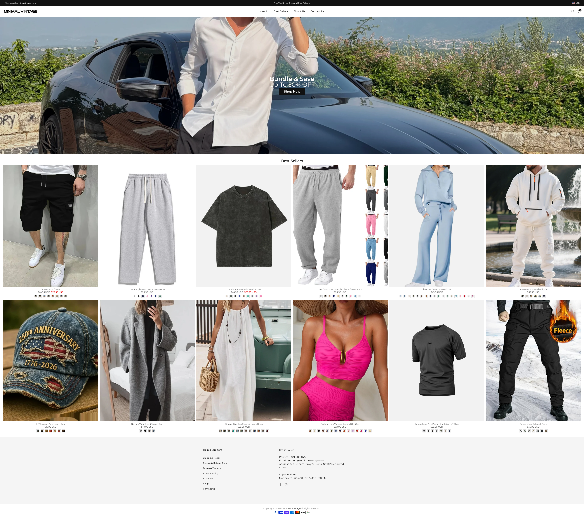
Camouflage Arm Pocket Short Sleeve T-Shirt (437, 424)
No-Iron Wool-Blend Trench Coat (147, 424)
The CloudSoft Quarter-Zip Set (437, 289)
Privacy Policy (210, 473)
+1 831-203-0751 (297, 457)
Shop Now (292, 91)
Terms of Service (212, 468)
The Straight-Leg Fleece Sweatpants (147, 289)
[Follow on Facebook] (280, 484)
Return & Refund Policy (216, 463)
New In (264, 11)
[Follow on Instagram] (286, 484)
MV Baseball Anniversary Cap (50, 424)
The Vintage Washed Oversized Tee (244, 289)
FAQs (206, 483)
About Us (299, 11)
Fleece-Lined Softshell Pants (533, 424)
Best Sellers (281, 11)
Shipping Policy (211, 458)
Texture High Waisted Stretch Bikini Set (340, 424)
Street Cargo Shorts (50, 289)
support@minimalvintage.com (21, 3)
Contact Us (317, 11)
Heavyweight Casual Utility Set (533, 289)
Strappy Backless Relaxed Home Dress (244, 424)
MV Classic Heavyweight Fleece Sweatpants (340, 289)
